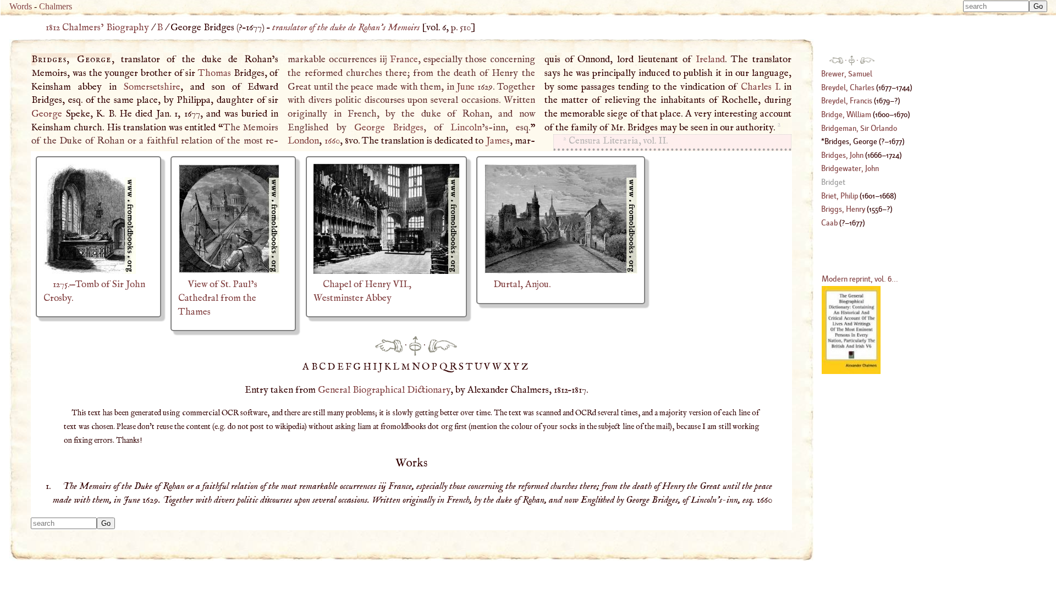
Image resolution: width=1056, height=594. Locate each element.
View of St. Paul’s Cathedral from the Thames (217, 297)
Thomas (214, 73)
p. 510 (461, 27)
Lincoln (466, 128)
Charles (760, 87)
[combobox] (996, 6)
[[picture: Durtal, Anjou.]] (560, 271)
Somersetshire (152, 87)
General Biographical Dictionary (384, 390)
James (498, 141)
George (46, 114)
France (404, 59)
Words (20, 6)
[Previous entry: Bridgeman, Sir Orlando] (389, 345)
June (466, 87)
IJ (378, 367)
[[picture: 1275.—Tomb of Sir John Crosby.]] (89, 271)
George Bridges (389, 128)
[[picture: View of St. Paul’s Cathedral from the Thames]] (229, 271)
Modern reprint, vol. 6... (860, 278)
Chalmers (55, 6)
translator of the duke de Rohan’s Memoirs (346, 27)
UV (483, 367)
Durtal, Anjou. (522, 284)
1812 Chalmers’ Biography (97, 27)
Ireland (710, 59)
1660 (332, 141)
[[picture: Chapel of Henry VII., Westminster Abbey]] (386, 271)
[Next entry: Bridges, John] (442, 345)
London (303, 141)
